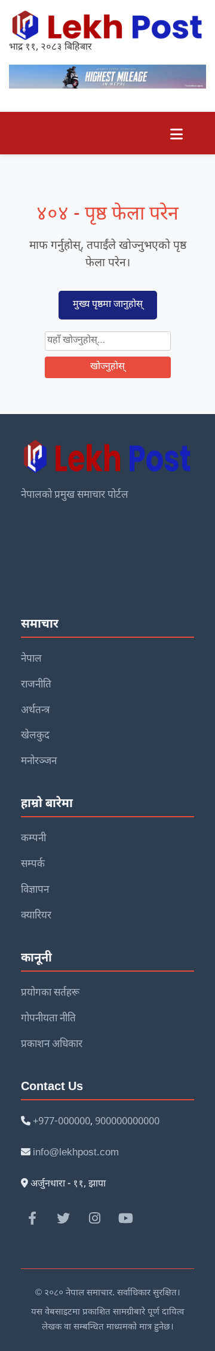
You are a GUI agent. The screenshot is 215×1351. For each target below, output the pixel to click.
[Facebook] (32, 1218)
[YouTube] (125, 1218)
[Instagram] (94, 1218)
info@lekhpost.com (76, 1153)
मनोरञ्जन (39, 761)
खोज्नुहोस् (107, 367)
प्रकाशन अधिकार (51, 1044)
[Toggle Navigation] (176, 133)
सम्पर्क (33, 864)
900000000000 (127, 1121)
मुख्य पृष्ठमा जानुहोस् (108, 305)
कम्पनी (33, 838)
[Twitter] (63, 1218)
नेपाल (31, 659)
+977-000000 (61, 1121)
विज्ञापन (35, 890)
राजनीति (36, 685)
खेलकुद (35, 736)
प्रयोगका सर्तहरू (50, 993)
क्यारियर (36, 916)
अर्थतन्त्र (35, 710)
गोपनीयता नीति (48, 1019)
